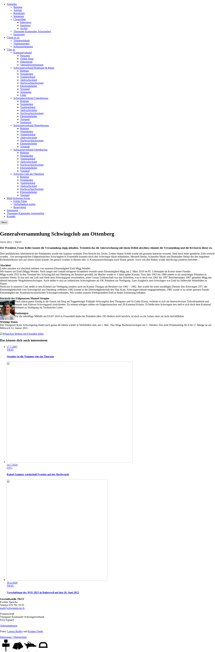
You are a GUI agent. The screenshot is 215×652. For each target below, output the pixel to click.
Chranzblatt (19, 19)
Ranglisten (19, 13)
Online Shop (27, 58)
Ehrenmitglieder (28, 86)
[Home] (6, 650)
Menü (4, 222)
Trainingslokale (21, 40)
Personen (25, 55)
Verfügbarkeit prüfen (24, 204)
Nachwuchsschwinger (32, 83)
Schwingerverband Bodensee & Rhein (33, 67)
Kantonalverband (22, 52)
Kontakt (11, 216)
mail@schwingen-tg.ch (12, 608)
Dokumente (26, 61)
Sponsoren (19, 34)
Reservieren (19, 207)
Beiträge (17, 7)
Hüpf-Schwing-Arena (18, 198)
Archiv (24, 28)
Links (23, 95)
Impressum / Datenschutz (13, 637)
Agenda (17, 10)
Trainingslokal (27, 76)
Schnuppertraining (23, 46)
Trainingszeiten (21, 43)
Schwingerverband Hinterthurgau (31, 125)
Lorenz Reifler (15, 631)
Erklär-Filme (20, 201)
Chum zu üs (13, 37)
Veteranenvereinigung (31, 64)
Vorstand (25, 89)
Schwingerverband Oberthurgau (30, 149)
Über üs (11, 49)
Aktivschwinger (28, 79)
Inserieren (25, 25)
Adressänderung (8, 625)
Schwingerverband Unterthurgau (30, 98)
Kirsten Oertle (35, 631)
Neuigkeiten (26, 73)
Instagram (18, 16)
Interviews (25, 22)
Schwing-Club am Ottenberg (28, 173)
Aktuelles (12, 4)
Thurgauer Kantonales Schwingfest (32, 31)
